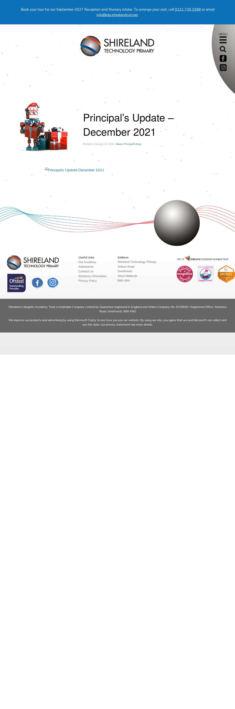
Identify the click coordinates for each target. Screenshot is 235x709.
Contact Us (85, 271)
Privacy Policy (87, 280)
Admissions (85, 266)
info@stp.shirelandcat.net (117, 15)
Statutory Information (92, 276)
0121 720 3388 (188, 9)
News (119, 143)
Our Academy (87, 262)
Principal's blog (132, 143)
